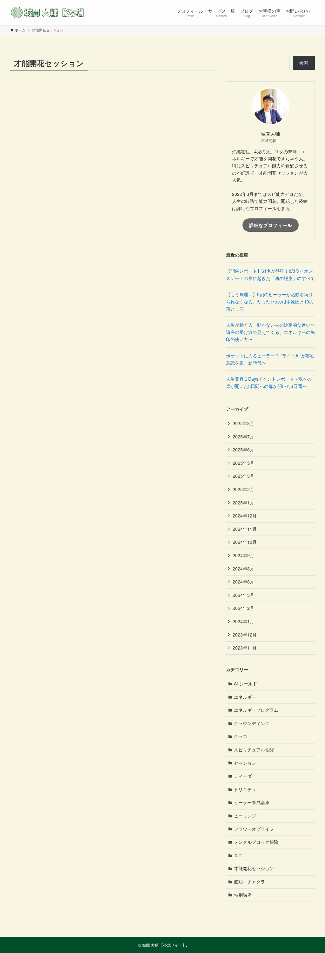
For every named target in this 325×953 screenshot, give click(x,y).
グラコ (240, 736)
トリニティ (245, 789)
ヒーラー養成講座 (251, 802)
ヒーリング (245, 815)
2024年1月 (243, 621)
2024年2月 (243, 608)
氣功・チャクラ (249, 881)
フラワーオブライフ (254, 829)
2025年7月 (243, 436)
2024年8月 (243, 568)
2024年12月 (245, 515)
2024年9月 (243, 555)
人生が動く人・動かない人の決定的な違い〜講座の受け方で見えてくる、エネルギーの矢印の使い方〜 (270, 332)
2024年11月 (245, 529)
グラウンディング (251, 723)
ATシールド (245, 683)
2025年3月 (243, 476)
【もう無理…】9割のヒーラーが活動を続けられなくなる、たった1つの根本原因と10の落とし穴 (270, 301)
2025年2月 (243, 489)
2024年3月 (243, 595)
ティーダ (243, 776)
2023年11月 (245, 647)
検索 (303, 63)
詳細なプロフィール (270, 225)
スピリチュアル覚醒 (254, 749)
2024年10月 (245, 542)
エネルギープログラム (256, 710)
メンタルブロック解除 (256, 842)
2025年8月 (243, 423)
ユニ (238, 855)
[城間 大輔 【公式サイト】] (49, 12)
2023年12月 (245, 634)
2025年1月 (243, 502)
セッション (245, 763)
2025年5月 (243, 463)
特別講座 (243, 895)
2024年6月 (243, 581)
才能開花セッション (254, 868)
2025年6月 (243, 449)
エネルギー (245, 697)
